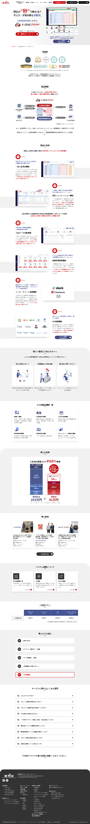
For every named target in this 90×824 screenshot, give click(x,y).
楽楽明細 (36, 790)
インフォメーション (26, 785)
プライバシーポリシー (22, 822)
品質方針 (24, 807)
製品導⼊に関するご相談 (56, 792)
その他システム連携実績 (38, 814)
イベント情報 (24, 787)
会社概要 (24, 800)
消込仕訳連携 (30, 117)
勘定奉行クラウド (37, 810)
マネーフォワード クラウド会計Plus (11, 803)
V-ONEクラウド (8, 787)
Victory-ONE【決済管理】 (9, 790)
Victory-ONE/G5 (8, 789)
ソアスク (36, 798)
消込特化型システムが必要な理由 (20, 2)
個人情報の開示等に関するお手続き (9, 822)
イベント (37, 2)
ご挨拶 (24, 801)
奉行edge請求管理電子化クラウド (40, 812)
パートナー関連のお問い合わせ (57, 796)
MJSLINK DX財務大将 (38, 808)
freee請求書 (36, 799)
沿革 (23, 803)
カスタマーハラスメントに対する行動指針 (37, 822)
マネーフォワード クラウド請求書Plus (12, 801)
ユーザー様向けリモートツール (57, 787)
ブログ (41, 2)
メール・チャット (61, 117)
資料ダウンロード (27, 34)
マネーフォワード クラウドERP (11, 800)
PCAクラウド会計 (37, 803)
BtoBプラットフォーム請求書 (39, 796)
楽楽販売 (36, 789)
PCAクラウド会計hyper (38, 806)
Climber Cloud (37, 801)
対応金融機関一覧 (36, 815)
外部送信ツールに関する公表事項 (53, 822)
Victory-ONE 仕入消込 (9, 794)
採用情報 (24, 808)
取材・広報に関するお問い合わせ (57, 794)
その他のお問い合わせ (55, 798)
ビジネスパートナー (54, 785)
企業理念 (24, 805)
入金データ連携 (61, 107)
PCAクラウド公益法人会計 (39, 805)
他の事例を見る (45, 554)
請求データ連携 (30, 106)
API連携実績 (36, 787)
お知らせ (45, 2)
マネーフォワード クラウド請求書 (40, 792)
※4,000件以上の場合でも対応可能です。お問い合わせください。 (62, 621)
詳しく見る (27, 589)
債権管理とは (25, 794)
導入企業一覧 (24, 790)
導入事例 (32, 2)
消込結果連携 (30, 108)
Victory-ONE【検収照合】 (9, 792)
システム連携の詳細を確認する (61, 41)
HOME (14, 46)
